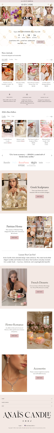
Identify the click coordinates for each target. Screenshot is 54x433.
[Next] (44, 1)
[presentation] (8, 72)
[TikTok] (31, 421)
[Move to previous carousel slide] (48, 60)
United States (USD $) (30, 425)
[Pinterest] (28, 421)
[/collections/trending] (27, 16)
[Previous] (9, 1)
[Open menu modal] (2, 4)
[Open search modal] (48, 4)
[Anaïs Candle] (27, 4)
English (20, 425)
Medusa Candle (20, 139)
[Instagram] (23, 421)
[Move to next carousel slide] (51, 60)
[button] (7, 162)
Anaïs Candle (18, 428)
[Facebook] (25, 421)
